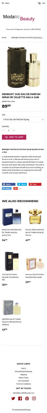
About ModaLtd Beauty (23, 371)
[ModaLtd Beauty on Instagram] (34, 399)
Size (3, 115)
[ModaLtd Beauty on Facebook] (20, 399)
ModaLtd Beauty (24, 410)
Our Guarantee (23, 381)
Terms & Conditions (23, 384)
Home (4, 38)
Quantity (5, 126)
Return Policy (23, 378)
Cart (43, 3)
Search (23, 368)
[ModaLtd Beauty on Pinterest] (27, 399)
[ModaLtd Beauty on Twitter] (13, 399)
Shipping (23, 374)
